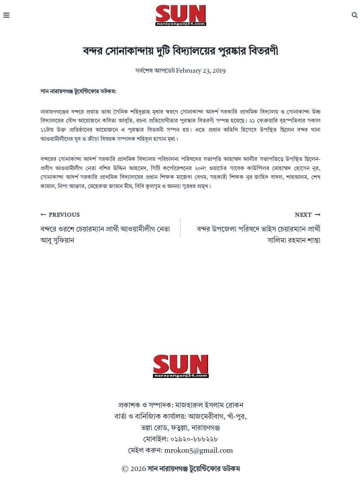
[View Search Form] (354, 15)
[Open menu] (6, 15)
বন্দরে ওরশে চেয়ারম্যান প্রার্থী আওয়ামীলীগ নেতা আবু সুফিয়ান (105, 228)
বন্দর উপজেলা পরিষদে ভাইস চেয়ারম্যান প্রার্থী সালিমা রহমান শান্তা (258, 228)
